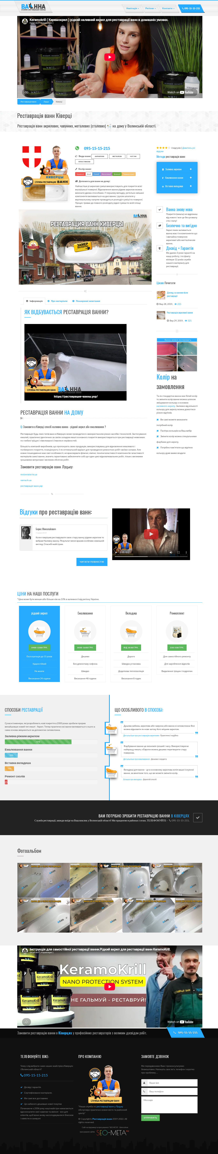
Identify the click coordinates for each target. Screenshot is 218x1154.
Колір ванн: (85, 169)
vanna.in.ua (25, 480)
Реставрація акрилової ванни (180, 312)
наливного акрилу (166, 406)
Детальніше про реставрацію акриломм (141, 735)
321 (190, 320)
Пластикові (84, 162)
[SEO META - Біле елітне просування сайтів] (112, 1132)
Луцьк (46, 102)
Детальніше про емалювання (136, 759)
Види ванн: (85, 156)
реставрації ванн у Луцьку (110, 1106)
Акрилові (99, 156)
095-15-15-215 (192, 8)
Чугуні (133, 156)
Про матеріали (59, 301)
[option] (151, 729)
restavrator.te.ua (28, 474)
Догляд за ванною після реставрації (177, 294)
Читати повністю (92, 561)
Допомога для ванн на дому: (94, 181)
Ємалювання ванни (174, 177)
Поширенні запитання (88, 301)
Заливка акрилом (173, 169)
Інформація (36, 301)
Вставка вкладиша (174, 186)
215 (179, 304)
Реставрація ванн (28, 102)
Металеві (117, 156)
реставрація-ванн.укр (31, 485)
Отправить (150, 1118)
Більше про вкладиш (132, 779)
